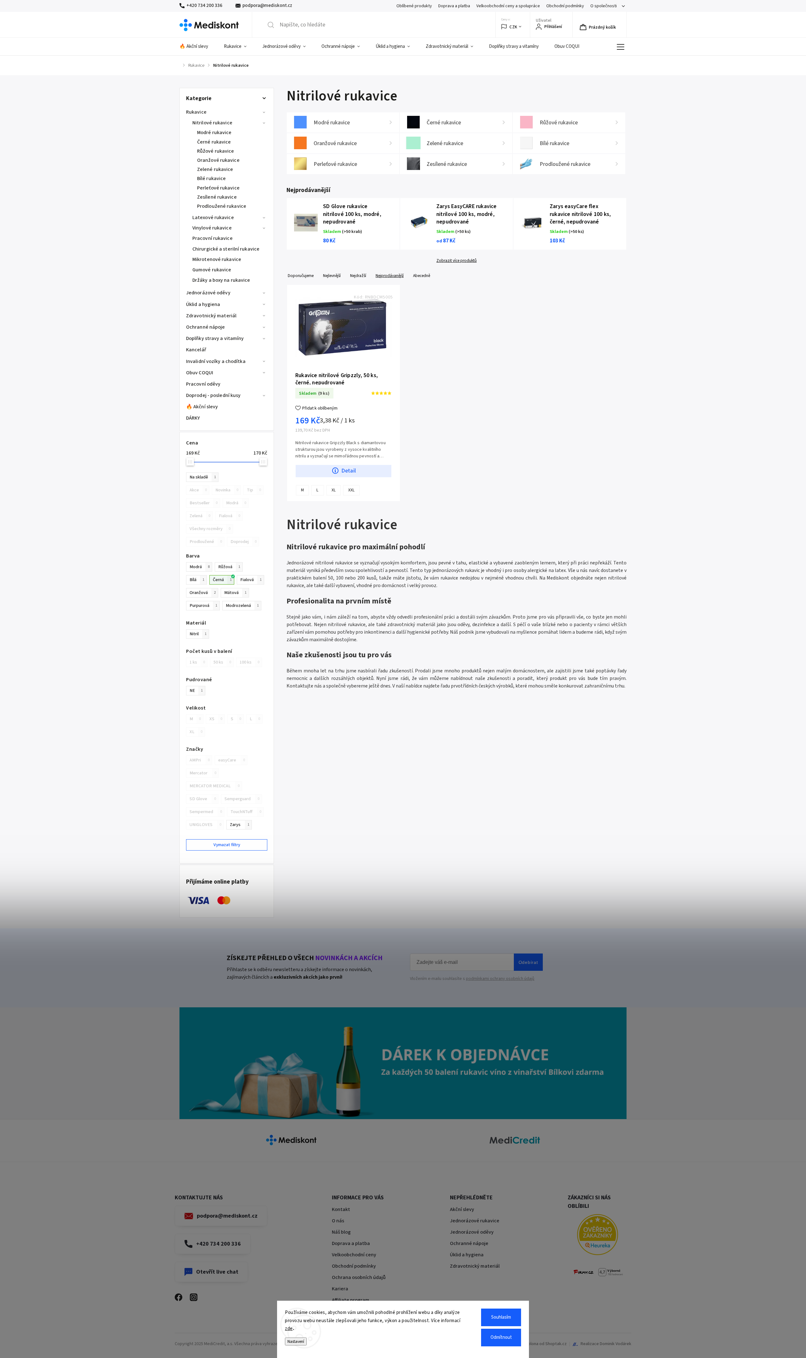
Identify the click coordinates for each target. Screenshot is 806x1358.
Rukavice (196, 112)
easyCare (231, 760)
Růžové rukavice (215, 151)
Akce (198, 490)
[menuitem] (197, 46)
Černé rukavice (214, 142)
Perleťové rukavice (218, 187)
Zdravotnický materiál (211, 315)
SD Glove (203, 798)
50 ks (222, 662)
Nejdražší (358, 276)
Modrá (236, 503)
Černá (222, 579)
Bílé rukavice (211, 178)
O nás (338, 1220)
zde (289, 1328)
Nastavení (295, 1341)
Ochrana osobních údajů (359, 1277)
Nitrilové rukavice (212, 122)
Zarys (239, 824)
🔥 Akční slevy (202, 406)
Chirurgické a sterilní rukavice (225, 249)
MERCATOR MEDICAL (215, 786)
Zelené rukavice (215, 169)
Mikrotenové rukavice (216, 259)
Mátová (235, 592)
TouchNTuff (245, 811)
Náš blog (341, 1232)
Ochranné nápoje (205, 327)
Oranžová (203, 592)
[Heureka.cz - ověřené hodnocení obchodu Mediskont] (597, 1235)
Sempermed (206, 811)
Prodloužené (206, 541)
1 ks (197, 662)
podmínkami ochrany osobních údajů (500, 979)
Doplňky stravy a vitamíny (215, 338)
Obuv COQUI (199, 372)
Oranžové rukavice (218, 160)
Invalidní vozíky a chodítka (216, 361)
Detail (348, 471)
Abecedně (421, 276)
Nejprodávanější (390, 276)
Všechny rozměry (210, 528)
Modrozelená (242, 605)
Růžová (229, 566)
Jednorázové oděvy (208, 292)
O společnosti (603, 6)
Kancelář (196, 349)
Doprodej (243, 541)
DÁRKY (193, 418)
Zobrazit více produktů (456, 260)
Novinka (226, 490)
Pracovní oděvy (203, 384)
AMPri (200, 760)
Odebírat (528, 962)
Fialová (229, 515)
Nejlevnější (332, 276)
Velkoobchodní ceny (354, 1254)
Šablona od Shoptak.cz (545, 1344)
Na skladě (203, 477)
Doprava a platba (454, 6)
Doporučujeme (301, 276)
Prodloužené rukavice (221, 206)
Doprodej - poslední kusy (213, 395)
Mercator (203, 773)
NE (196, 690)
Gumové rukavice (211, 269)
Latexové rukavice (213, 217)
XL (196, 731)
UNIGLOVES (205, 824)
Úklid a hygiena (203, 304)
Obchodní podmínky (565, 6)
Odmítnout (501, 1337)
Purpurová (203, 605)
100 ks (249, 662)
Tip (254, 490)
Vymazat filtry (226, 844)
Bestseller (204, 503)
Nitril (198, 634)
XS (215, 719)
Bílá (197, 579)
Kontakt (341, 1209)
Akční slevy (462, 1209)
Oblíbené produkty (414, 6)
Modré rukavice (214, 132)
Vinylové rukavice (212, 227)
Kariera (340, 1288)
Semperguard (241, 798)
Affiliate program (350, 1300)
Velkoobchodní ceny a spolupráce (508, 6)
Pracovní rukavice (212, 238)
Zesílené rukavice (217, 197)
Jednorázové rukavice (474, 1220)
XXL (351, 490)
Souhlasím (501, 1317)
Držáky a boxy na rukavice (221, 280)
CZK (513, 27)
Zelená (200, 515)
